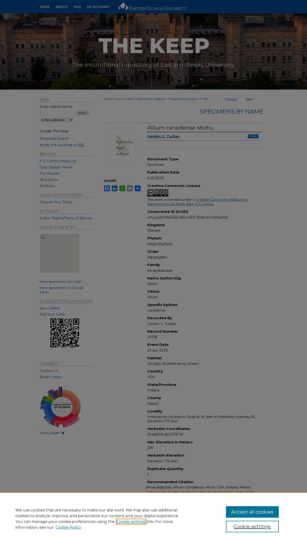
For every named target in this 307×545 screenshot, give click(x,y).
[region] (153, 518)
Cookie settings (131, 521)
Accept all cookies (252, 512)
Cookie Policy (68, 527)
